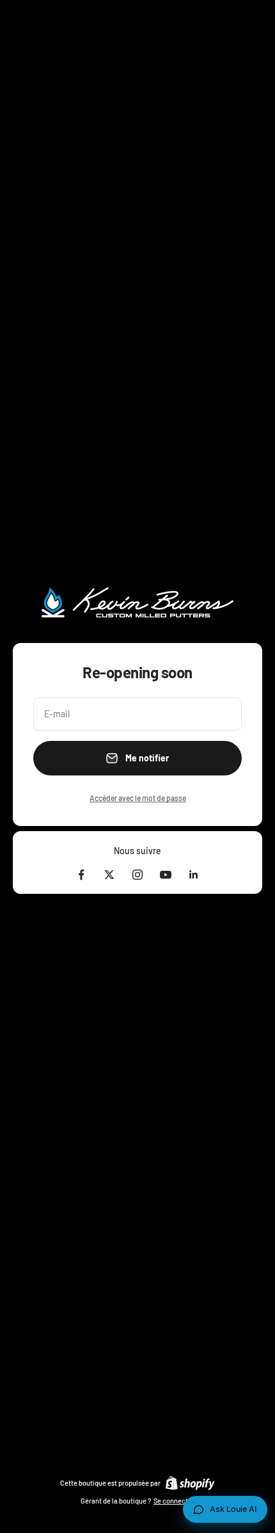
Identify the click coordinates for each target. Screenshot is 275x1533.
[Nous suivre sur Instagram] (137, 874)
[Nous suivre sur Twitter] (109, 874)
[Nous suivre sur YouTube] (165, 874)
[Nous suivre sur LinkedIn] (193, 874)
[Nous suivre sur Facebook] (81, 874)
